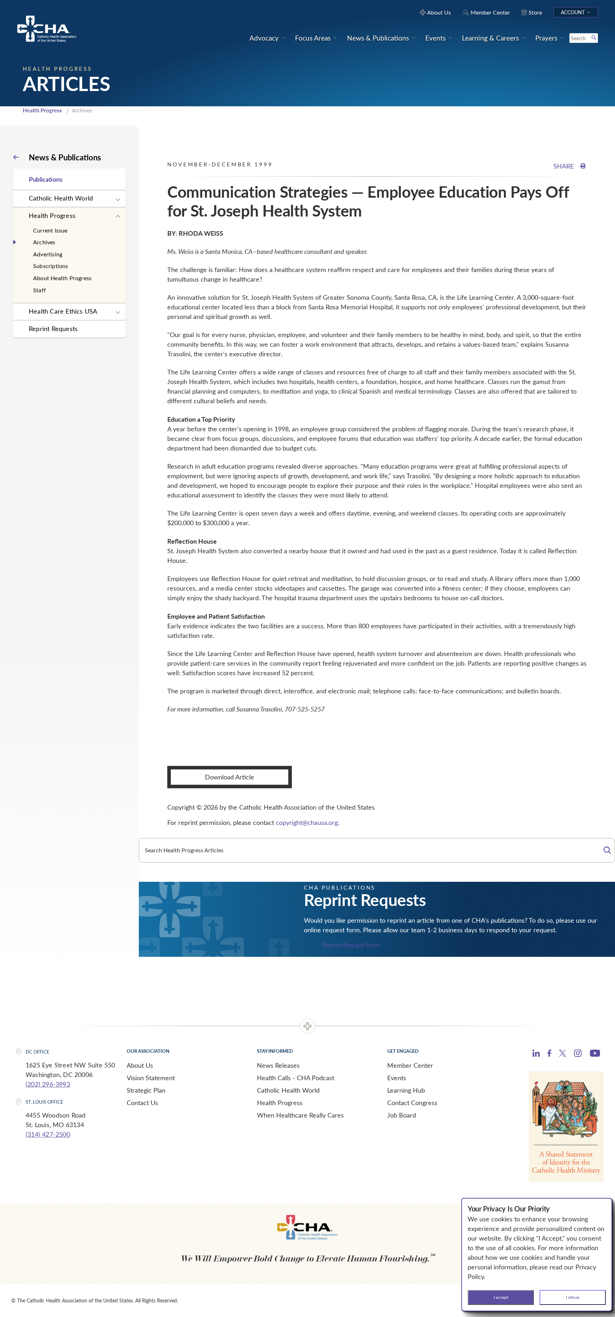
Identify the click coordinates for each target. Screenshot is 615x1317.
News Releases (278, 1065)
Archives (44, 242)
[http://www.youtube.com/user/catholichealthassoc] (595, 1054)
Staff (39, 290)
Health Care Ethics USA (63, 311)
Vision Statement (151, 1077)
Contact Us (142, 1102)
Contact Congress (412, 1102)
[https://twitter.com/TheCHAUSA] (562, 1054)
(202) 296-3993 (48, 1084)
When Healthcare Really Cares (300, 1115)
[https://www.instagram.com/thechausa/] (577, 1055)
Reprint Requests (53, 328)
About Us (140, 1065)
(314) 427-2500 (48, 1134)
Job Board (401, 1115)
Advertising (47, 254)
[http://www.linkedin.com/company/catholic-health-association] (536, 1054)
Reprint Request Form (351, 945)
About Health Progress (62, 278)
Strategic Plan (146, 1090)
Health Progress (42, 110)
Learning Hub (406, 1090)
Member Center (410, 1065)
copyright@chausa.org (307, 822)
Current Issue (50, 230)
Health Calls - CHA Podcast (295, 1077)
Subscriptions (50, 266)
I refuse (572, 1297)
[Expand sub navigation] (118, 200)
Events (396, 1077)
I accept (501, 1297)
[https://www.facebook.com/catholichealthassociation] (549, 1054)
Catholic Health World (61, 198)
